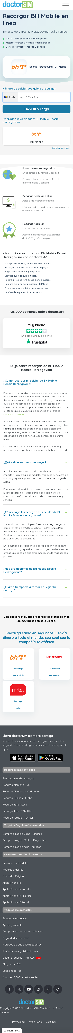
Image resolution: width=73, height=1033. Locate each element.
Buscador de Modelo (15, 863)
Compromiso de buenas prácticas (23, 931)
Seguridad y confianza (16, 938)
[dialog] (12, 1030)
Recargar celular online (37, 196)
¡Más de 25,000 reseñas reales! (21, 977)
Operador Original (13, 876)
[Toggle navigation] (65, 4)
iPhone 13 (12, 882)
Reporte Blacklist (13, 869)
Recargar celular (33, 223)
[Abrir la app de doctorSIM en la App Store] (22, 757)
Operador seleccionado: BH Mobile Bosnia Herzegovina (31, 120)
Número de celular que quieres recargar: (29, 88)
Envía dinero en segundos (38, 168)
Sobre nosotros (12, 970)
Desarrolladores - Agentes (21, 957)
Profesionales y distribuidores (20, 951)
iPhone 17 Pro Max (17, 889)
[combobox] (10, 97)
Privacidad (18, 1021)
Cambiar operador (60, 148)
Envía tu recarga (36, 109)
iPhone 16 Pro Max (17, 895)
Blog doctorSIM (12, 964)
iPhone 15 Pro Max (17, 902)
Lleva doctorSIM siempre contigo (28, 736)
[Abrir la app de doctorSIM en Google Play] (50, 757)
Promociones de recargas (18, 778)
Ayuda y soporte (12, 925)
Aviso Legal (35, 1021)
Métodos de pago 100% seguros (22, 944)
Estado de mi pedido (15, 918)
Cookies (51, 1021)
